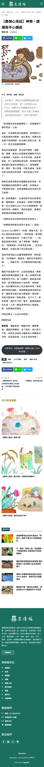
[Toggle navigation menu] (4, 3)
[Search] (41, 4)
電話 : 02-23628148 (12, 713)
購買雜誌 (8, 724)
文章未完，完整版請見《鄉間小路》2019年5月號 (22, 349)
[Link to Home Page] (22, 4)
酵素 (25, 359)
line (19, 38)
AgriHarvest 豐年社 (28, 758)
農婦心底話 (33, 359)
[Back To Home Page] (22, 618)
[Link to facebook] (3, 742)
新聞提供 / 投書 (11, 717)
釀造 (9, 359)
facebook (9, 38)
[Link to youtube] (8, 742)
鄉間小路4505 (7, 362)
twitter (28, 38)
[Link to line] (18, 742)
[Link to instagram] (13, 742)
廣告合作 (8, 721)
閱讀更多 (8, 652)
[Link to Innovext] (26, 762)
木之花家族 (17, 359)
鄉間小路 (5, 32)
